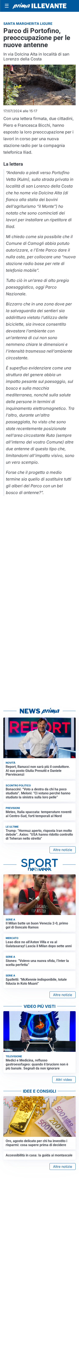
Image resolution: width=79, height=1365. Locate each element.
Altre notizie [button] (62, 850)
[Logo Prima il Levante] (39, 6)
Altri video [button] (64, 1079)
